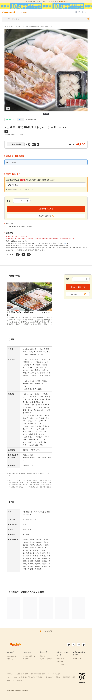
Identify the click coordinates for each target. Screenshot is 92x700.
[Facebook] (68, 644)
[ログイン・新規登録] (82, 12)
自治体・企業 (77, 659)
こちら (65, 243)
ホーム (6, 26)
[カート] (85, 12)
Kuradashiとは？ (63, 1)
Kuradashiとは (11, 656)
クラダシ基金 (60, 664)
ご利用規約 (10, 674)
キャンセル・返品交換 (54, 674)
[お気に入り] (79, 12)
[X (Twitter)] (73, 644)
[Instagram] (83, 644)
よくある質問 (10, 680)
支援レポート (60, 659)
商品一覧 (42, 656)
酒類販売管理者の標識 (69, 677)
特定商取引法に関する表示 (38, 674)
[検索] (76, 12)
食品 (12, 26)
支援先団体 (60, 661)
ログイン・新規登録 (46, 659)
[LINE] (78, 644)
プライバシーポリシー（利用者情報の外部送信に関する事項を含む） (25, 677)
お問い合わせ (20, 680)
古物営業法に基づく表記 (21, 674)
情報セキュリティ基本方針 (53, 677)
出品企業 (25, 659)
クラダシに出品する (29, 656)
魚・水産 (18, 26)
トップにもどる (47, 631)
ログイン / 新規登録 (21, 12)
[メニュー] (88, 12)
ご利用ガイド (11, 659)
